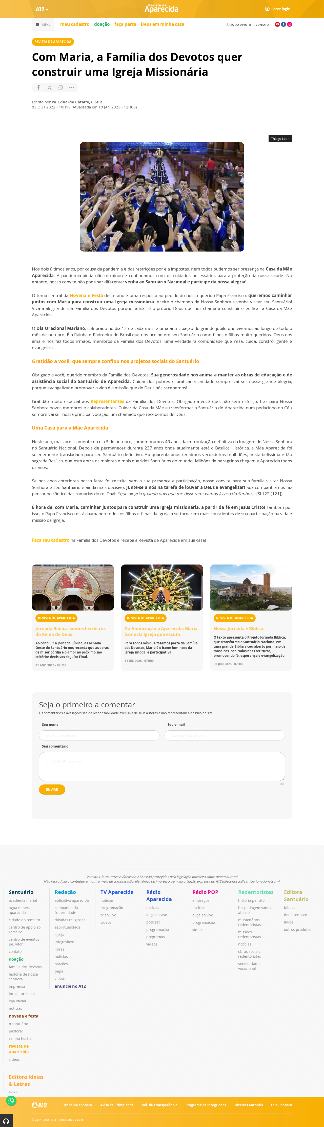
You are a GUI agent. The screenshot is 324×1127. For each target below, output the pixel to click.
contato (262, 25)
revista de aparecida (19, 1048)
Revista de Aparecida (52, 41)
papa (59, 971)
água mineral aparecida (20, 910)
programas (155, 936)
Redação (65, 892)
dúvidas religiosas (70, 919)
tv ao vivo (108, 915)
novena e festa (23, 1016)
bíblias (289, 907)
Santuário (21, 892)
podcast (153, 922)
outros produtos (297, 929)
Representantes (107, 401)
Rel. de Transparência (159, 1105)
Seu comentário (55, 746)
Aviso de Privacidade (117, 1105)
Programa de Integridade (206, 1105)
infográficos (65, 941)
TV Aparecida (117, 892)
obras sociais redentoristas (249, 954)
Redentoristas (256, 892)
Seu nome (50, 724)
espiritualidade (67, 927)
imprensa (17, 986)
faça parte (125, 24)
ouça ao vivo (156, 914)
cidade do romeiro (24, 919)
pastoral (16, 1031)
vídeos (14, 1059)
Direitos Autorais (249, 1105)
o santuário (18, 1023)
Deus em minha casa (162, 24)
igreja (59, 934)
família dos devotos (25, 966)
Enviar (52, 789)
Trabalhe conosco (77, 1105)
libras (59, 949)
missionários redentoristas (249, 922)
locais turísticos (22, 993)
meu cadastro (75, 24)
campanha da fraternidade (66, 910)
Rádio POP (205, 892)
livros (288, 922)
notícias (15, 1008)
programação (111, 907)
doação (102, 24)
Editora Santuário (296, 896)
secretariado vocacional (248, 966)
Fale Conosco (281, 1105)
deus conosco (295, 914)
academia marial (23, 900)
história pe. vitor (252, 900)
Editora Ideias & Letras (26, 1080)
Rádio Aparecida (159, 896)
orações (61, 963)
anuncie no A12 (70, 986)
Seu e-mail (176, 724)
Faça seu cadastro (51, 540)
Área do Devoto (239, 25)
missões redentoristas (249, 934)
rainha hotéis (20, 1038)
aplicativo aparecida (72, 900)
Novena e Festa (86, 295)
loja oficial (17, 1001)
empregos (200, 900)
